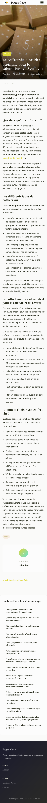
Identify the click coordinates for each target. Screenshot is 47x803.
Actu (6, 54)
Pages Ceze (18, 2)
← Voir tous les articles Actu (15, 580)
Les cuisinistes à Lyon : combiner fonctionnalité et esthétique (20, 685)
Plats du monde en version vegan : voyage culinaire (20, 652)
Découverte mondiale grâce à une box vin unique (22, 701)
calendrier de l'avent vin (14, 158)
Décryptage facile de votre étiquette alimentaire (21, 643)
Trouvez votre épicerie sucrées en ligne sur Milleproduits (23, 709)
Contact (6, 787)
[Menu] (41, 2)
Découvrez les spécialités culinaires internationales (21, 635)
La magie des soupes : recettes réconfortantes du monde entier (19, 610)
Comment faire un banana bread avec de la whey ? (23, 726)
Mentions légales (9, 783)
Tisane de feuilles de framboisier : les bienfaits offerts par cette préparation (22, 718)
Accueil (5, 84)
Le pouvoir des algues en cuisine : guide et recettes (23, 668)
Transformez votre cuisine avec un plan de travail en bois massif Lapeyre (23, 660)
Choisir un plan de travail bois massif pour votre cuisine (22, 618)
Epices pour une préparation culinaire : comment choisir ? (23, 693)
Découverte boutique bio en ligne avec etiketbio (22, 627)
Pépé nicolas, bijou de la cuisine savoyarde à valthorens (19, 676)
